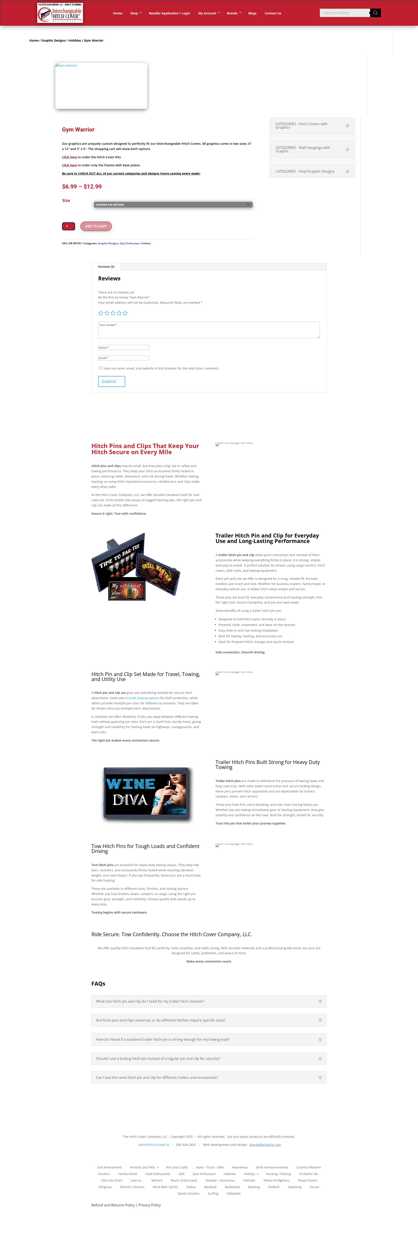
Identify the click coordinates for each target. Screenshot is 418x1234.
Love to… (137, 1180)
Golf (181, 1173)
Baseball (210, 1186)
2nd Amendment (109, 1167)
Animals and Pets (142, 1167)
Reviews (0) (106, 267)
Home (117, 13)
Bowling (254, 1186)
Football (274, 1186)
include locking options (142, 698)
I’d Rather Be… (309, 1173)
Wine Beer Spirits (165, 1186)
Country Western (309, 1167)
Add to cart (96, 226)
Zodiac (191, 1186)
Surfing (213, 1193)
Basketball (232, 1186)
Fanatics (104, 1173)
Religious (105, 1186)
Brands (232, 13)
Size (66, 200)
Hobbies (75, 40)
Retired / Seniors (132, 1186)
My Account (207, 13)
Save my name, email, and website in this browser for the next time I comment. (161, 368)
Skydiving (295, 1186)
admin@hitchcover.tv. (153, 1145)
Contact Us (273, 13)
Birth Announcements (272, 1167)
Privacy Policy (149, 1205)
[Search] (375, 12)
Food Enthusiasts (157, 1173)
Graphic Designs (54, 40)
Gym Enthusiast (130, 243)
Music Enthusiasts (184, 1180)
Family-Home (127, 1173)
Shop (134, 13)
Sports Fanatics (188, 1193)
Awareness (240, 1167)
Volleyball (234, 1193)
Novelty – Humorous (220, 1180)
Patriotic (249, 1180)
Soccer (314, 1186)
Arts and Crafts (177, 1167)
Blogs (252, 13)
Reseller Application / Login (169, 13)
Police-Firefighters (277, 1180)
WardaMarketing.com (265, 1145)
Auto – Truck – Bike (210, 1167)
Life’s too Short (111, 1180)
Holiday (249, 1173)
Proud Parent (307, 1180)
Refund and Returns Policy (113, 1205)
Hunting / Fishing (278, 1173)
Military (157, 1180)
